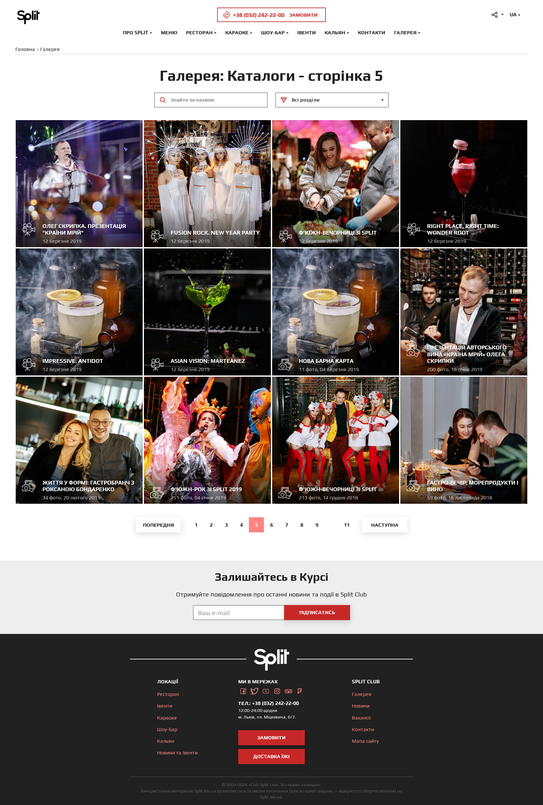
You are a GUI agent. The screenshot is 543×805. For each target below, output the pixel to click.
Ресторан (199, 33)
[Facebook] (243, 690)
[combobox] (332, 100)
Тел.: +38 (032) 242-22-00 (268, 703)
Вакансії (361, 718)
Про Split (135, 33)
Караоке (237, 33)
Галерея (405, 33)
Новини (361, 706)
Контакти (371, 33)
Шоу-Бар (273, 33)
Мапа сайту (365, 741)
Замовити (271, 738)
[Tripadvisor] (288, 690)
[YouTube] (266, 690)
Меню (169, 33)
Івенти (306, 33)
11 (347, 525)
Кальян (335, 33)
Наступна (384, 525)
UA (513, 15)
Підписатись (317, 612)
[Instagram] (277, 690)
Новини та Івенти (177, 753)
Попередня (158, 525)
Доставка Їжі (271, 756)
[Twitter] (255, 690)
